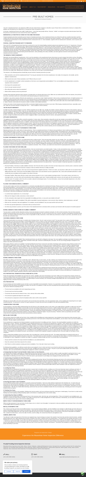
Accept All (26, 471)
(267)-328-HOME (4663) (9, 456)
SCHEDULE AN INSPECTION (47, 0)
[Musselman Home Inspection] (12, 7)
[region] (17, 467)
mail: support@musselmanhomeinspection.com (31, 0)
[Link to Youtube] (81, 1)
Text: (35, 454)
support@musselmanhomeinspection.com (69, 456)
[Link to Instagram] (83, 1)
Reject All (18, 471)
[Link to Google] (77, 1)
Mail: (63, 454)
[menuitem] (18, 7)
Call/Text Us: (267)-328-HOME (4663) (12, 0)
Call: (7, 454)
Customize (9, 471)
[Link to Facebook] (79, 1)
